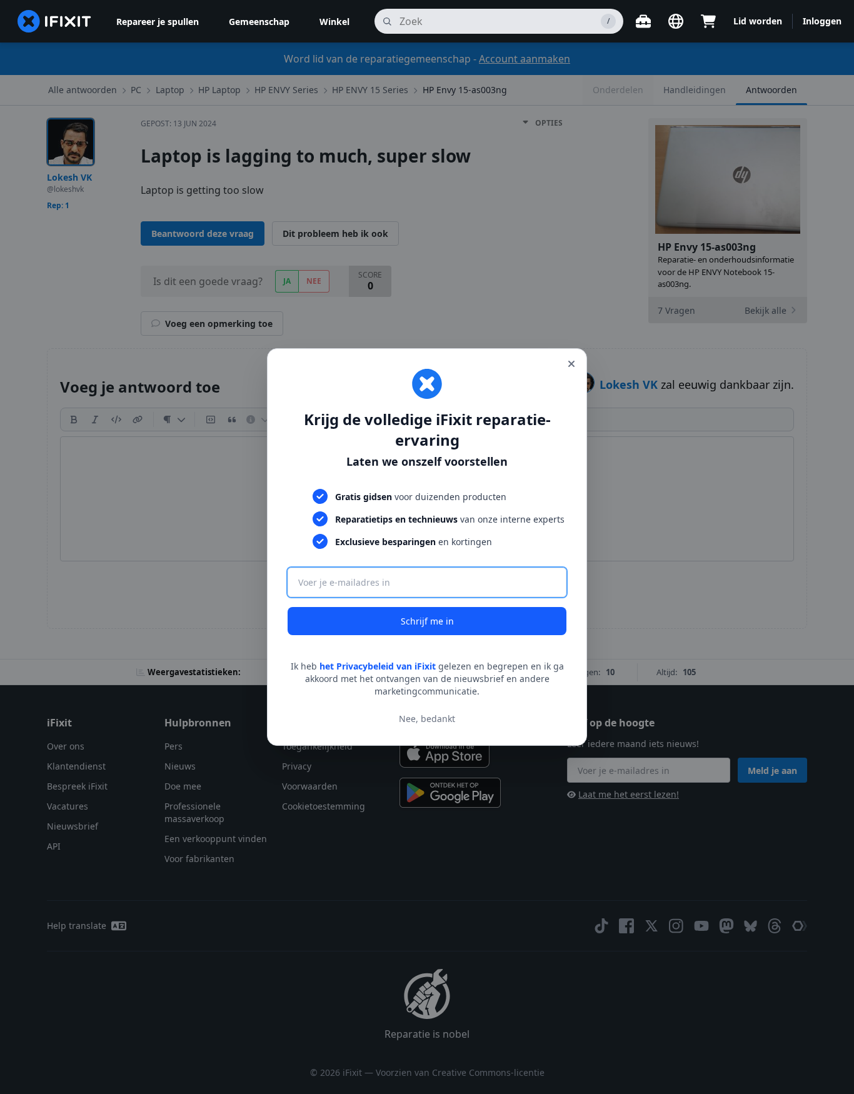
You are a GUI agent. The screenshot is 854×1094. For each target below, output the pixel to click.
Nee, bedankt (427, 719)
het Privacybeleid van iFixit (377, 666)
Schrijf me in (427, 621)
